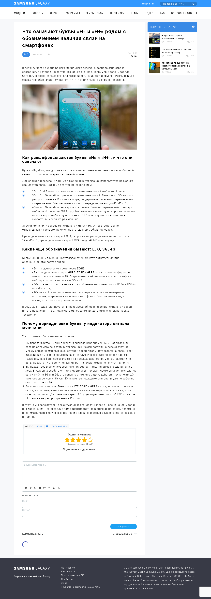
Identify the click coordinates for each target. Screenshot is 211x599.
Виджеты (148, 3)
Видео (149, 13)
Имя (25, 501)
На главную (68, 568)
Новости (37, 13)
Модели (19, 13)
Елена (39, 426)
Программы (72, 13)
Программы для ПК (72, 575)
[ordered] (44, 488)
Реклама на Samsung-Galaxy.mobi (80, 587)
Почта (26, 510)
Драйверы (67, 579)
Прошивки (117, 13)
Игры (53, 13)
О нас (64, 583)
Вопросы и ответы (184, 13)
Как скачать (68, 571)
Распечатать (58, 426)
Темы (134, 13)
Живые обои (95, 13)
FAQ (162, 13)
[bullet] (49, 488)
